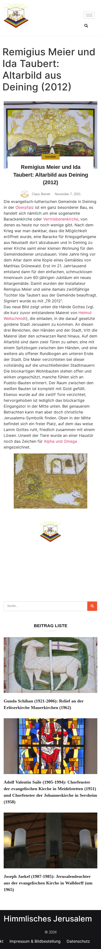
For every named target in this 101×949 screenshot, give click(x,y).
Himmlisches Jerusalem (48, 918)
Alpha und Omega (60, 441)
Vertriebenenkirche (60, 219)
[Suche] (92, 606)
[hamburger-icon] (89, 15)
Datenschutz (78, 941)
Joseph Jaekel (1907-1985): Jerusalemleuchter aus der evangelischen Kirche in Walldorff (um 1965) (48, 883)
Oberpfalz (24, 207)
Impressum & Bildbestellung (35, 941)
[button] (86, 25)
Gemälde (50, 156)
